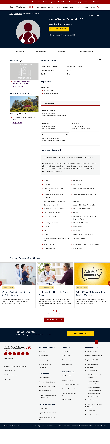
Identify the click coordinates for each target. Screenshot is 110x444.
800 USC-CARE (65, 2)
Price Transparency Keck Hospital (95, 376)
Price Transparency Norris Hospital (94, 382)
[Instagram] (23, 354)
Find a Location (66, 360)
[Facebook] (6, 354)
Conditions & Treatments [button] (46, 7)
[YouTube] (14, 354)
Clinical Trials (43, 408)
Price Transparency (91, 370)
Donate (86, 2)
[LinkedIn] (19, 354)
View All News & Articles (54, 320)
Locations (20, 51)
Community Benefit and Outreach (69, 394)
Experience (61, 51)
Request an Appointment (51, 2)
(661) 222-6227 (18, 86)
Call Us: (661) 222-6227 (58, 29)
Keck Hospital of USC (45, 378)
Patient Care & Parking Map (93, 356)
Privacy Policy (36, 426)
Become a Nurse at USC (69, 389)
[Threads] (27, 354)
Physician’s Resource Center (47, 413)
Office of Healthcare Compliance (45, 365)
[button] (98, 6)
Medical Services (67, 364)
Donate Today (66, 376)
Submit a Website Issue (86, 426)
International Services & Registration (15, 366)
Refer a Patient (35, 2)
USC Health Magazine (10, 375)
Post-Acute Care (90, 410)
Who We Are (42, 351)
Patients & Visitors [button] (88, 7)
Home (11, 14)
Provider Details (41, 51)
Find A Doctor (18, 14)
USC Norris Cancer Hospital (47, 382)
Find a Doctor (66, 351)
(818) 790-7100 (17, 123)
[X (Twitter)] (10, 354)
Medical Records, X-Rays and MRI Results (93, 405)
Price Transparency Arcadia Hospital (94, 395)
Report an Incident (100, 426)
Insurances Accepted (86, 51)
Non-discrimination (47, 426)
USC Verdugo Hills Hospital (18, 114)
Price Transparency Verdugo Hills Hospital (94, 389)
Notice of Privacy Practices (93, 415)
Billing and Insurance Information (91, 365)
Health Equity (77, 2)
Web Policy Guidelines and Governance (66, 426)
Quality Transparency (91, 400)
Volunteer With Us (67, 380)
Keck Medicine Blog (10, 370)
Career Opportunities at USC (70, 384)
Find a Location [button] (62, 7)
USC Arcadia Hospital (45, 391)
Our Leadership (43, 356)
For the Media (8, 379)
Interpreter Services (91, 351)
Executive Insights (44, 360)
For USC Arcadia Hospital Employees (48, 396)
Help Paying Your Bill (91, 360)
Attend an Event (67, 399)
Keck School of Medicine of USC (47, 418)
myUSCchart (95, 2)
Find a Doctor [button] (75, 7)
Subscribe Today (80, 333)
